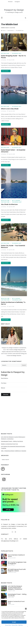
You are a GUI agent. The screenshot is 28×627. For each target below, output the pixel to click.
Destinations (5, 53)
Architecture (5, 200)
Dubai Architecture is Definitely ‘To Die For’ (13, 303)
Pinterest (10, 1)
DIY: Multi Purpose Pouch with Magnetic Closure (17, 570)
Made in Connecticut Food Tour (9, 444)
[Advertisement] (14, 416)
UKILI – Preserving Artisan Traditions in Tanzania (13, 451)
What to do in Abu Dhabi (9, 109)
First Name (3, 383)
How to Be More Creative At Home (16, 555)
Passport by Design (14, 9)
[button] (26, 608)
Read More (5, 71)
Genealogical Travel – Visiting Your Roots (12, 441)
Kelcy (5, 60)
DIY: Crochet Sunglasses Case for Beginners (17, 562)
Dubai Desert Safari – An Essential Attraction (13, 151)
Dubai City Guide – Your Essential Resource (13, 246)
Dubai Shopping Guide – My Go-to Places (13, 57)
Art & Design (16, 200)
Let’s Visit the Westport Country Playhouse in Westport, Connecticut (15, 587)
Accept (14, 622)
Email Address (4, 378)
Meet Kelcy (20, 625)
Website (3, 387)
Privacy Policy (8, 625)
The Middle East (16, 53)
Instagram (17, 1)
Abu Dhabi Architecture (9, 204)
